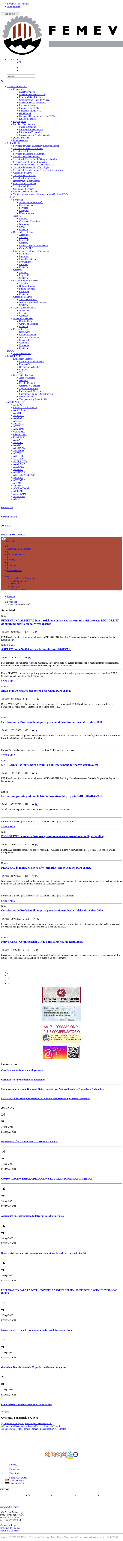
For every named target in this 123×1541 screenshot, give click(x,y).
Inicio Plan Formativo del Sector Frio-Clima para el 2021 (36, 690)
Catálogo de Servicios (23, 189)
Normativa (24, 224)
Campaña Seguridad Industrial (33, 245)
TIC (21, 372)
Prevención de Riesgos (30, 391)
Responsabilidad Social (30, 97)
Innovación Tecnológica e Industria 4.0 (31, 251)
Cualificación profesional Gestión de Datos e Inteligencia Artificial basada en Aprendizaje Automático (52, 1089)
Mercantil (23, 380)
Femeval (11, 596)
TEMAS (11, 197)
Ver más (5, 1412)
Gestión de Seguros (22, 172)
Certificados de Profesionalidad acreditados (23, 1079)
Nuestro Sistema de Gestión (32, 94)
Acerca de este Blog (22, 353)
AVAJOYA (18, 466)
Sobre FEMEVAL (18, 1477)
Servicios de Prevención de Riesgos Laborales (35, 159)
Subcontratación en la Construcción (36, 394)
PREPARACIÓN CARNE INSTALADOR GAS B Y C (29, 1141)
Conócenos (18, 89)
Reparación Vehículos (29, 367)
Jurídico (17, 216)
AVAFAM (18, 469)
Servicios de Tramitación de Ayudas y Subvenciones (38, 170)
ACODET (18, 458)
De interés (24, 253)
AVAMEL (18, 442)
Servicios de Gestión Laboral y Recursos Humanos (37, 145)
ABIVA (17, 499)
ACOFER (18, 456)
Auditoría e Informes (29, 337)
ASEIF (16, 426)
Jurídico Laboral (27, 377)
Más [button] (7, 575)
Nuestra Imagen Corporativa (32, 102)
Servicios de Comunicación (26, 191)
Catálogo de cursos (28, 205)
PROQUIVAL (20, 434)
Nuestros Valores (27, 92)
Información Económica (30, 132)
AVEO (16, 439)
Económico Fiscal (21, 329)
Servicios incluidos (22, 186)
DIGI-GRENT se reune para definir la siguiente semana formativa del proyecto (49, 764)
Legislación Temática (23, 375)
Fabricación (24, 364)
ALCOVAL (19, 448)
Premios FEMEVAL (29, 108)
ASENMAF (19, 480)
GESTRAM (25, 113)
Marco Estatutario (27, 127)
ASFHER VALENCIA (24, 475)
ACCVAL (18, 453)
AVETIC (17, 404)
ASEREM (18, 477)
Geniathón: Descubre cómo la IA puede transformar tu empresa (33, 1367)
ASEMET (18, 483)
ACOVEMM (19, 493)
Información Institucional (31, 129)
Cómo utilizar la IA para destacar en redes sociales (26, 1404)
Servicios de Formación (24, 175)
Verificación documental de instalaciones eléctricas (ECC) (40, 194)
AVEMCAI (18, 415)
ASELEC (17, 421)
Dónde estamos (20, 140)
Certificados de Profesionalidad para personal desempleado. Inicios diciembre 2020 (52, 910)
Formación (18, 199)
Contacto (23, 229)
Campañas (24, 291)
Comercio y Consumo (29, 386)
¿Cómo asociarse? (21, 137)
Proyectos (23, 256)
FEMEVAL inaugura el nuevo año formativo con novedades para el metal (46, 867)
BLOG (10, 350)
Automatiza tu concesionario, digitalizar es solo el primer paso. (32, 1216)
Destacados (24, 332)
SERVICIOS (13, 143)
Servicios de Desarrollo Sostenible (29, 154)
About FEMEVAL (18, 1480)
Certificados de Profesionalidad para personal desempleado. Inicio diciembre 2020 (51, 722)
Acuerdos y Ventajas (23, 318)
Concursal (24, 340)
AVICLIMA (19, 410)
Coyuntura (24, 342)
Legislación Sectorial (23, 359)
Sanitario (23, 369)
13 (8, 980)
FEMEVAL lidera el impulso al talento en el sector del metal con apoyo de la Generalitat (45, 1098)
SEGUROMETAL (28, 299)
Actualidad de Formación (31, 202)
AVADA (17, 445)
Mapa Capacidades (28, 259)
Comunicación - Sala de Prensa (34, 100)
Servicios (23, 208)
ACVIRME (18, 429)
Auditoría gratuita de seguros (32, 302)
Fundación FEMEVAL (30, 110)
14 (8, 983)
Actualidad (24, 234)
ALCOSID (18, 450)
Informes (23, 264)
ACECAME (19, 496)
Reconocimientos (27, 105)
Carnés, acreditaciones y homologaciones (22, 1070)
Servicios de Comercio (24, 178)
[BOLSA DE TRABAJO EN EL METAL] (61, 1002)
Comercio (17, 270)
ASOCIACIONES (16, 402)
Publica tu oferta (27, 288)
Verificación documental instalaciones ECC (33, 164)
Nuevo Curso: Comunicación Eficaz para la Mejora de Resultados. (42, 941)
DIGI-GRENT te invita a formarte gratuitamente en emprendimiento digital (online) (52, 836)
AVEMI (17, 413)
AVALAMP (19, 464)
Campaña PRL (26, 248)
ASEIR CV (18, 423)
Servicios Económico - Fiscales (28, 148)
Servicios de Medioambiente (26, 156)
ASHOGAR (19, 472)
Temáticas (14, 1473)
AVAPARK (18, 418)
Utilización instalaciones (24, 183)
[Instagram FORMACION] (61, 1058)
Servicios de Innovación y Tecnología (31, 167)
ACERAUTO (20, 461)
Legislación (24, 240)
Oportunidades (26, 321)
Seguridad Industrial (28, 388)
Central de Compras (28, 323)
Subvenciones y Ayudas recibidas (35, 135)
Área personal (13, 6)
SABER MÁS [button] (8, 681)
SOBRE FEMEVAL (17, 86)
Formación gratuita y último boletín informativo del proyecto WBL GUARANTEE (52, 796)
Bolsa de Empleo (27, 286)
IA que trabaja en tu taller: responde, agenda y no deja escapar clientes (37, 1330)
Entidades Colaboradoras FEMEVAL (37, 116)
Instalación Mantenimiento (31, 361)
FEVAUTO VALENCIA (25, 407)
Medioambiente (26, 396)
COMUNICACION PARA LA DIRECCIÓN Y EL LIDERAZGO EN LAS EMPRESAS (46, 1178)
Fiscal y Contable (27, 334)
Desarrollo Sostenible (23, 232)
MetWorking (25, 261)
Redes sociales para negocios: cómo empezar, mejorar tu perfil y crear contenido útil (43, 1253)
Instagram (23, 210)
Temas (10, 599)
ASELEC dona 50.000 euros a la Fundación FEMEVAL (36, 649)
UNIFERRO (19, 431)
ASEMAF (18, 485)
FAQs (22, 226)
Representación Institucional (26, 181)
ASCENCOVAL (21, 488)
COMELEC (19, 437)
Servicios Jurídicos (22, 151)
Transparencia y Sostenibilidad (33, 399)
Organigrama (19, 121)
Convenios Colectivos (29, 221)
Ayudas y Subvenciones (24, 307)
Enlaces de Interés (27, 118)
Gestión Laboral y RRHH (25, 280)
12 (8, 978)
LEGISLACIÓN (15, 356)
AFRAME (18, 491)
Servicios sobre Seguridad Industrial (30, 162)
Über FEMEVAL (17, 1483)
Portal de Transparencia (18, 3)
